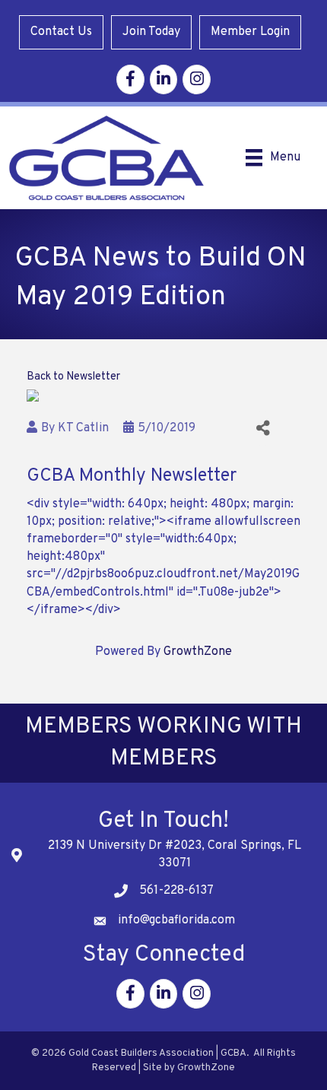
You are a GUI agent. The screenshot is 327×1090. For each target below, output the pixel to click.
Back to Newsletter (73, 377)
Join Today (151, 32)
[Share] (263, 429)
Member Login (250, 32)
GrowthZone (198, 651)
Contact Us (61, 32)
